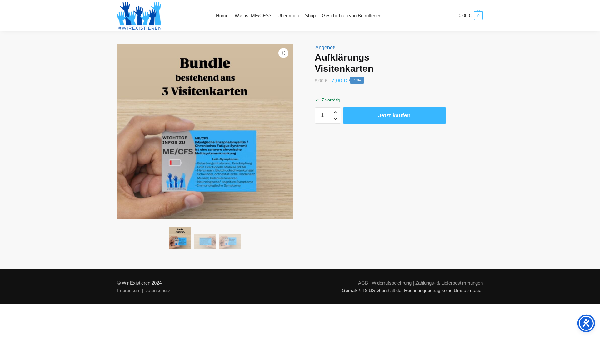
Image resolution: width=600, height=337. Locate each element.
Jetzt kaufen (394, 115)
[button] (283, 53)
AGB (363, 283)
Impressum (129, 290)
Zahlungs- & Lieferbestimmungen (449, 283)
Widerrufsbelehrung (392, 283)
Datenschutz (157, 290)
